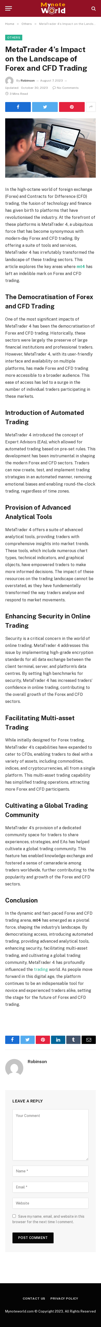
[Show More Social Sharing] (91, 107)
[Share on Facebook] (18, 107)
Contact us (34, 1298)
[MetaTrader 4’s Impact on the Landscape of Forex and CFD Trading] (50, 148)
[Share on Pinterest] (72, 107)
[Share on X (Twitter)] (45, 107)
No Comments (68, 88)
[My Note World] (53, 8)
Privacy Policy (64, 1298)
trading (41, 969)
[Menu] (8, 8)
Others (13, 37)
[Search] (93, 8)
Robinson (28, 80)
